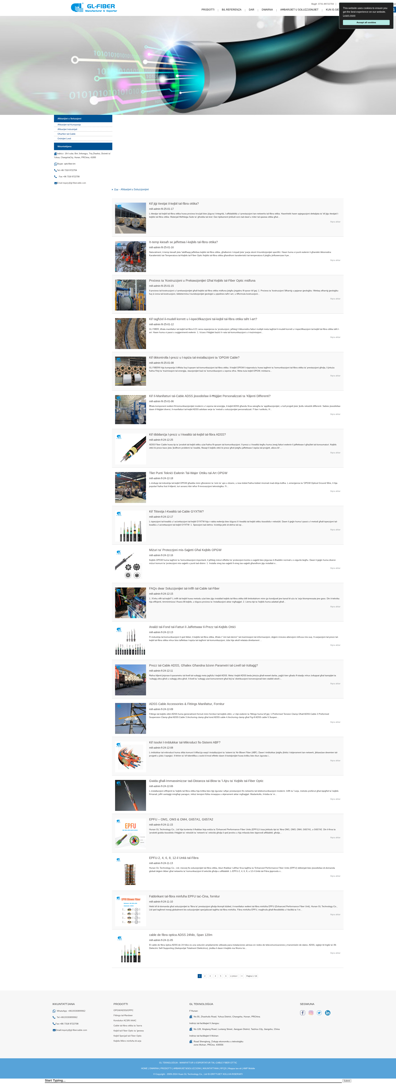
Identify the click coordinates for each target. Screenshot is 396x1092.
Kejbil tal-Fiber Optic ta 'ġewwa (129, 1030)
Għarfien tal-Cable (66, 134)
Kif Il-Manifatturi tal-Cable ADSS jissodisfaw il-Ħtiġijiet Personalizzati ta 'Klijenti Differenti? (210, 396)
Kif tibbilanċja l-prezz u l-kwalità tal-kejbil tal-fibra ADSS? (187, 434)
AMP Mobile (249, 1068)
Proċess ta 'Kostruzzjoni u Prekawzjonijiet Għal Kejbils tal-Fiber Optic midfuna (202, 280)
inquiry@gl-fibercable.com (74, 1030)
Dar (251, 9)
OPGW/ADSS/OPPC (123, 1010)
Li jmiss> (234, 976)
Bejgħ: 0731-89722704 (322, 4)
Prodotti (208, 9)
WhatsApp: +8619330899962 (71, 1011)
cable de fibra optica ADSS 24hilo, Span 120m (180, 935)
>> (242, 976)
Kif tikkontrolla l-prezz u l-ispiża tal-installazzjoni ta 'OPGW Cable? (194, 357)
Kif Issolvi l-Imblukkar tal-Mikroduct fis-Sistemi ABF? (184, 742)
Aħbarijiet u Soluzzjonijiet (299, 9)
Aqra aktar (335, 221)
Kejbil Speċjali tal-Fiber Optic (128, 1036)
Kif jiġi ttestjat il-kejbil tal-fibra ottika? (174, 203)
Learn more (349, 15)
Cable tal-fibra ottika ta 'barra (128, 1025)
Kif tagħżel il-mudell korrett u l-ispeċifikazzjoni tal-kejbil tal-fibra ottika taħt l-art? (203, 319)
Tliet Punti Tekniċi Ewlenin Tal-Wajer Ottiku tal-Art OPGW (188, 473)
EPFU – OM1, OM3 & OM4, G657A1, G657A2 (181, 819)
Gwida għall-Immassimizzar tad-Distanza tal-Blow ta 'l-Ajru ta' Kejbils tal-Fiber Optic (206, 781)
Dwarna (267, 9)
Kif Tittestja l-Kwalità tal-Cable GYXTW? (176, 511)
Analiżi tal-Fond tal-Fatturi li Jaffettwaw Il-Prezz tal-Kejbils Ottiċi (192, 627)
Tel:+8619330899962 (67, 1017)
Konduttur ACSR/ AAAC (125, 1020)
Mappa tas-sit (234, 1068)
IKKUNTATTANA (210, 1068)
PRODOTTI (166, 1068)
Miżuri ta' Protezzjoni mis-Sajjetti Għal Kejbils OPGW (185, 550)
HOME (144, 1068)
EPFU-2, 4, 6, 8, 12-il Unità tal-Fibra (173, 858)
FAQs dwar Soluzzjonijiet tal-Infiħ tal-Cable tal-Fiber (184, 588)
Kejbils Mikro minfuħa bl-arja (127, 1041)
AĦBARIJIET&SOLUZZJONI (187, 1068)
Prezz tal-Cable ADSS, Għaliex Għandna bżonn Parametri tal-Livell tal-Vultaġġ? (203, 665)
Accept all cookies (366, 22)
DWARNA (154, 1068)
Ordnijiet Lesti (64, 138)
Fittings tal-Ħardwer (123, 1015)
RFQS (223, 1068)
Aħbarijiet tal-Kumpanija (69, 124)
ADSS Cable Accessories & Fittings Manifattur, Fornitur (186, 704)
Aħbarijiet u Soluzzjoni (69, 118)
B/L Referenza (231, 9)
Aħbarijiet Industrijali (67, 129)
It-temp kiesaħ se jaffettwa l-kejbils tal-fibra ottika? (183, 242)
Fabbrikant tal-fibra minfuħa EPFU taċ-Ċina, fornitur (184, 896)
